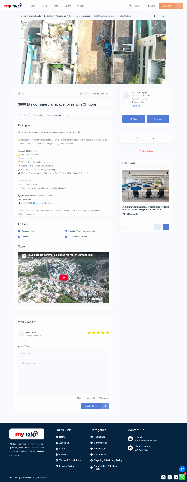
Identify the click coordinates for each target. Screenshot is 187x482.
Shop (56, 6)
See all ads (136, 106)
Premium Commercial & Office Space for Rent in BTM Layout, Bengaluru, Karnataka (145, 208)
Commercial (61, 16)
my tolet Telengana (139, 93)
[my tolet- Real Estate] (13, 6)
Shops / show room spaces (80, 16)
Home (33, 6)
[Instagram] (170, 477)
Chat (135, 119)
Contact (80, 6)
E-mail (159, 119)
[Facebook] (163, 477)
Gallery (68, 6)
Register (151, 6)
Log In (137, 6)
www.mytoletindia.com (45, 203)
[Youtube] (176, 477)
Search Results (35, 16)
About (44, 6)
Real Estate (48, 16)
